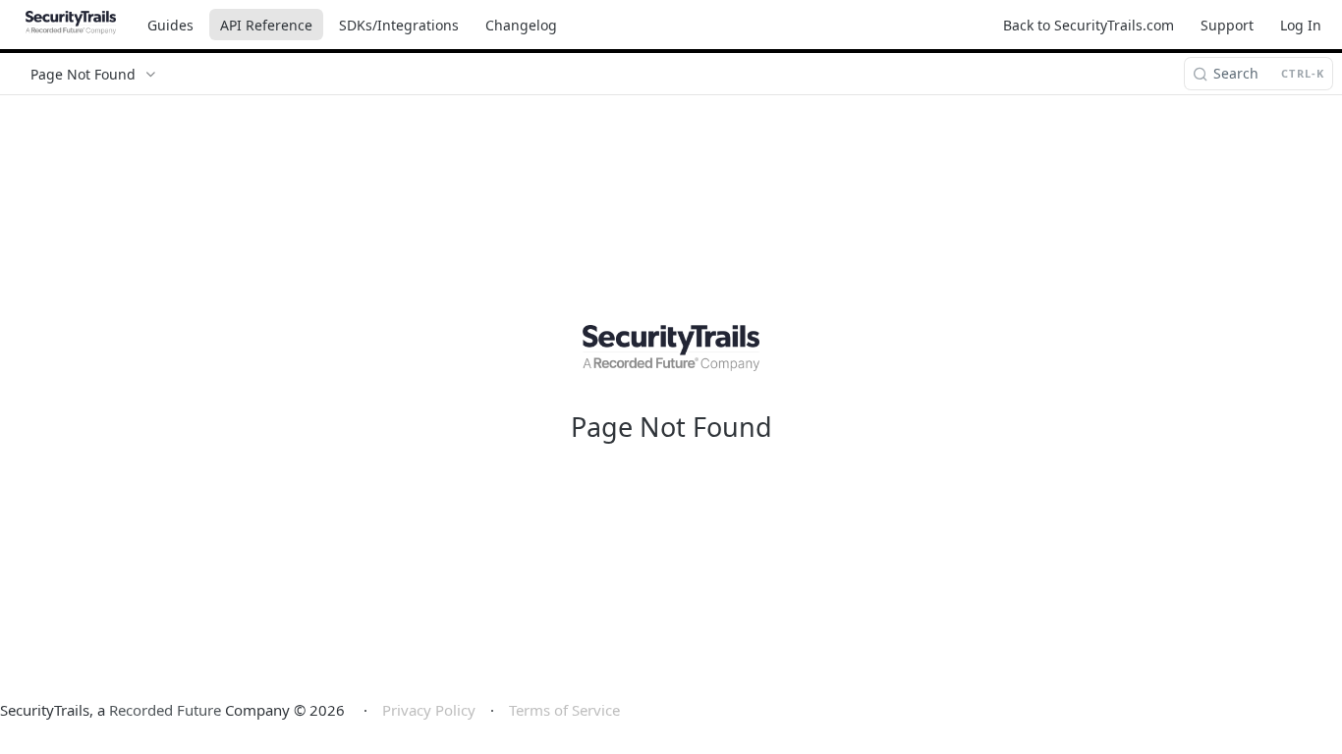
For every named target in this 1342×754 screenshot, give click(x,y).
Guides (170, 25)
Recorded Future (165, 710)
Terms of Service (564, 710)
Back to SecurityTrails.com (1088, 25)
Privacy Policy (428, 710)
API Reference (266, 25)
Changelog (521, 25)
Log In (1300, 25)
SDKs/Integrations (399, 25)
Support (1227, 25)
